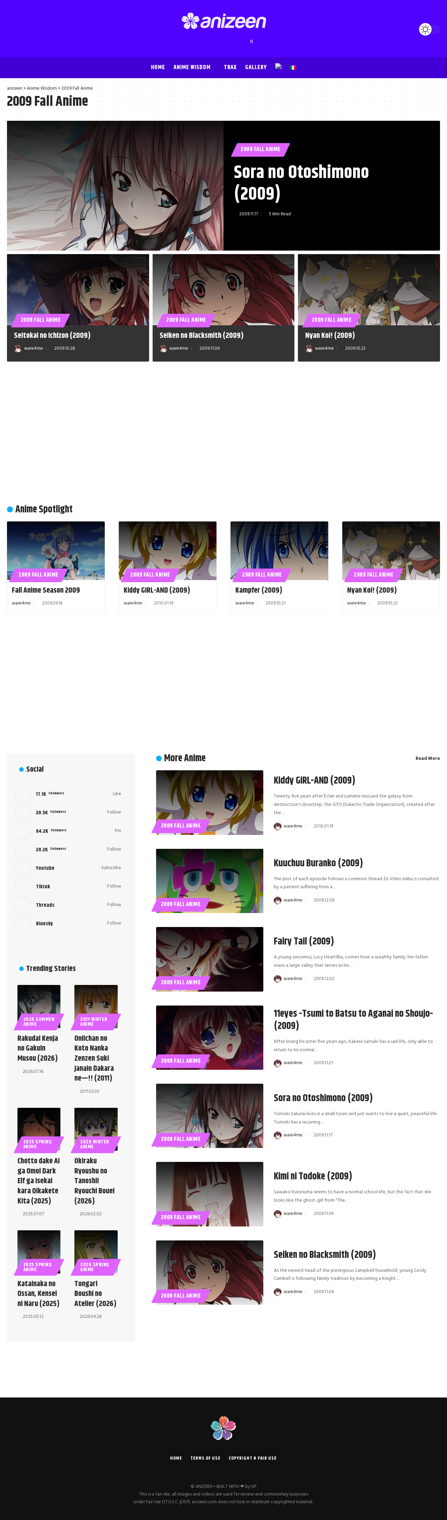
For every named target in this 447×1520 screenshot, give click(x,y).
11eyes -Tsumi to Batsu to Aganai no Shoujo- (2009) (353, 1020)
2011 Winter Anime (94, 1022)
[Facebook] (195, 41)
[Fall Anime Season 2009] (56, 550)
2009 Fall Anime (260, 149)
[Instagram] (216, 41)
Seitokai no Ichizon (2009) (52, 336)
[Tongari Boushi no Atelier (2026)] (95, 1251)
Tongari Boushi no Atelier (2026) (95, 1294)
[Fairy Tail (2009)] (209, 959)
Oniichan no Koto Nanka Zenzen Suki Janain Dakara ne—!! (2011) (94, 1058)
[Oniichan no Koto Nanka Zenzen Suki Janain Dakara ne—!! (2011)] (95, 1006)
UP (253, 1486)
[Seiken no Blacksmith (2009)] (224, 289)
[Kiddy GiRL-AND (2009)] (168, 550)
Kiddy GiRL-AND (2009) (157, 590)
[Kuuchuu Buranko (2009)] (209, 881)
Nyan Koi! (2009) (330, 336)
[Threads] (237, 41)
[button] (14, 29)
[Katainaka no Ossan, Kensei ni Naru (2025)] (38, 1251)
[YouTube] (209, 41)
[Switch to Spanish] (293, 67)
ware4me (33, 348)
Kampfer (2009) (259, 590)
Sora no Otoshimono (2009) (301, 183)
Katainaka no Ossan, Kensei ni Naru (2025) (38, 1294)
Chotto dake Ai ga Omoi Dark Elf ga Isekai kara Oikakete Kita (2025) (38, 1181)
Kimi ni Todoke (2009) (313, 1176)
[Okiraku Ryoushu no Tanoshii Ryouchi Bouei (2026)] (95, 1129)
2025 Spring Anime (37, 1144)
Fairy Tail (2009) (304, 941)
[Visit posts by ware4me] (18, 349)
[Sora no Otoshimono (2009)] (115, 186)
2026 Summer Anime (39, 1022)
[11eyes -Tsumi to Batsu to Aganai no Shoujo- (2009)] (209, 1038)
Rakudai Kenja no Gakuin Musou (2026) (37, 1049)
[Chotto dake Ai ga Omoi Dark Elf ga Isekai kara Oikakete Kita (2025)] (38, 1129)
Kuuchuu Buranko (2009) (318, 863)
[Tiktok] (67, 886)
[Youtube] (67, 868)
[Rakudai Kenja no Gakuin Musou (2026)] (38, 1006)
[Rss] (251, 41)
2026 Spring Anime (94, 1267)
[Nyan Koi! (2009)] (369, 289)
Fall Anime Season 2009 (46, 590)
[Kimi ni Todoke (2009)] (209, 1194)
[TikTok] (230, 41)
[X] (202, 41)
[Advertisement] (223, 435)
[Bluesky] (244, 41)
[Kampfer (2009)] (279, 550)
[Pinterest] (223, 41)
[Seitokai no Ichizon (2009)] (78, 289)
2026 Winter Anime (94, 1144)
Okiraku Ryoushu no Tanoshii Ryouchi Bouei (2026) (94, 1181)
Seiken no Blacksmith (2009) (202, 336)
